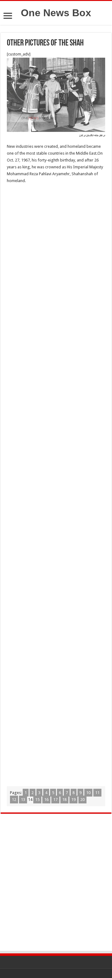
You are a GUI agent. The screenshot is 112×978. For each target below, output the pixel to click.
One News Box (56, 12)
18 (64, 799)
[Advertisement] (56, 246)
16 (46, 799)
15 (37, 799)
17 (55, 799)
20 (82, 799)
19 (73, 799)
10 (88, 792)
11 (97, 792)
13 (23, 799)
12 (14, 799)
